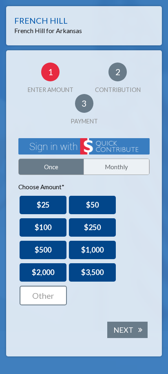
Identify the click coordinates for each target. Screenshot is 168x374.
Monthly (116, 166)
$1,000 (92, 249)
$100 (43, 227)
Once (51, 166)
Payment (84, 111)
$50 (92, 204)
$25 (43, 204)
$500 (43, 249)
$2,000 (43, 272)
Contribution (118, 80)
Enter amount (50, 80)
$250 (92, 227)
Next (123, 329)
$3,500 (92, 272)
